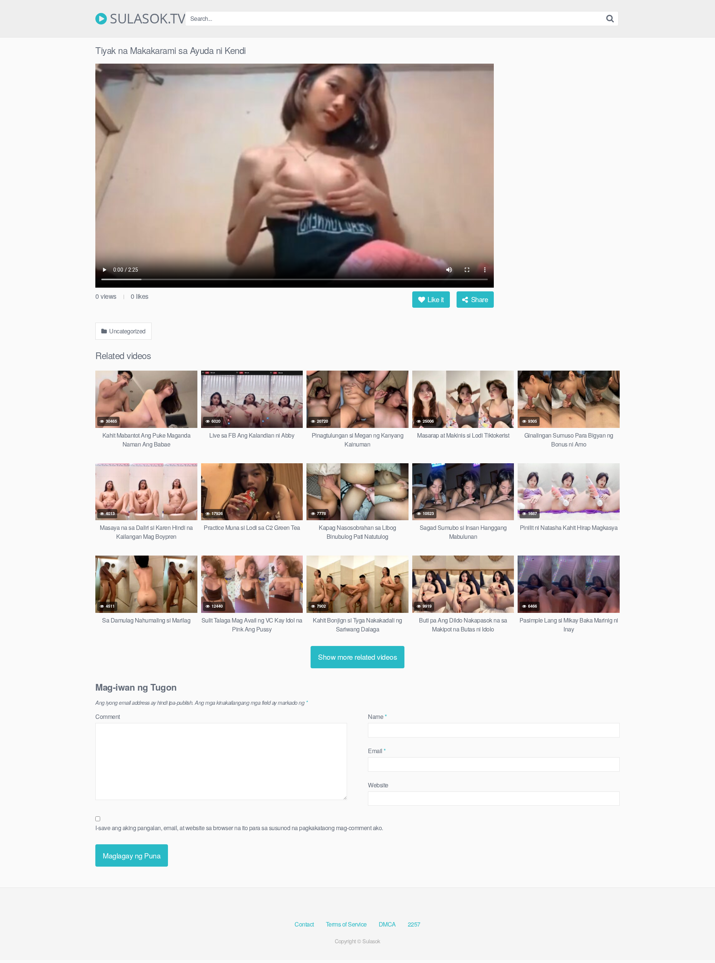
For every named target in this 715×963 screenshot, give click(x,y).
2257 (414, 924)
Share (478, 299)
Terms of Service (346, 924)
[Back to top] (694, 939)
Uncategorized (127, 331)
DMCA (387, 924)
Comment (107, 716)
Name (377, 716)
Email (377, 750)
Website (378, 785)
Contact (304, 924)
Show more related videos (357, 657)
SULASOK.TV (146, 18)
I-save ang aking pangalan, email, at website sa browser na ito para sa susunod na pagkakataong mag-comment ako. (239, 827)
